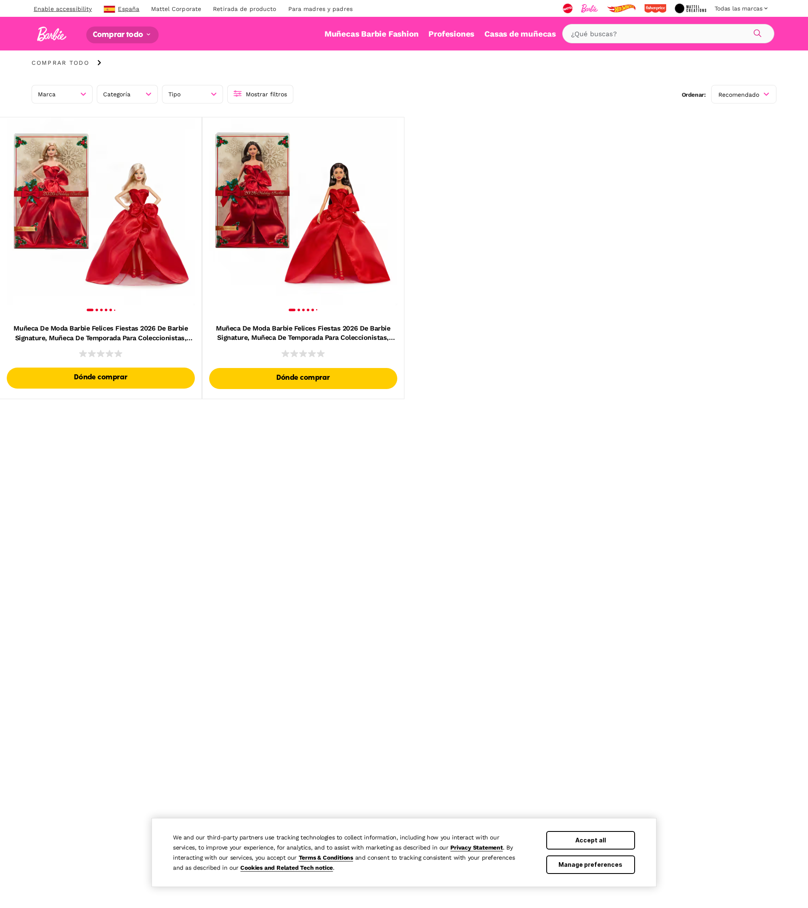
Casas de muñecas (520, 34)
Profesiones (451, 34)
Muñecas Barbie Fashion (371, 34)
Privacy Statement (476, 847)
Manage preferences (590, 864)
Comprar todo (119, 34)
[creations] (691, 8)
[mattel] (568, 8)
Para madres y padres (320, 8)
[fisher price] (656, 8)
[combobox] (668, 33)
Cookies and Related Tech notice (286, 867)
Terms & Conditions (326, 857)
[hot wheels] (622, 8)
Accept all (590, 840)
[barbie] (590, 8)
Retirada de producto (244, 8)
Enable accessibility (63, 8)
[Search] (756, 32)
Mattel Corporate (176, 8)
